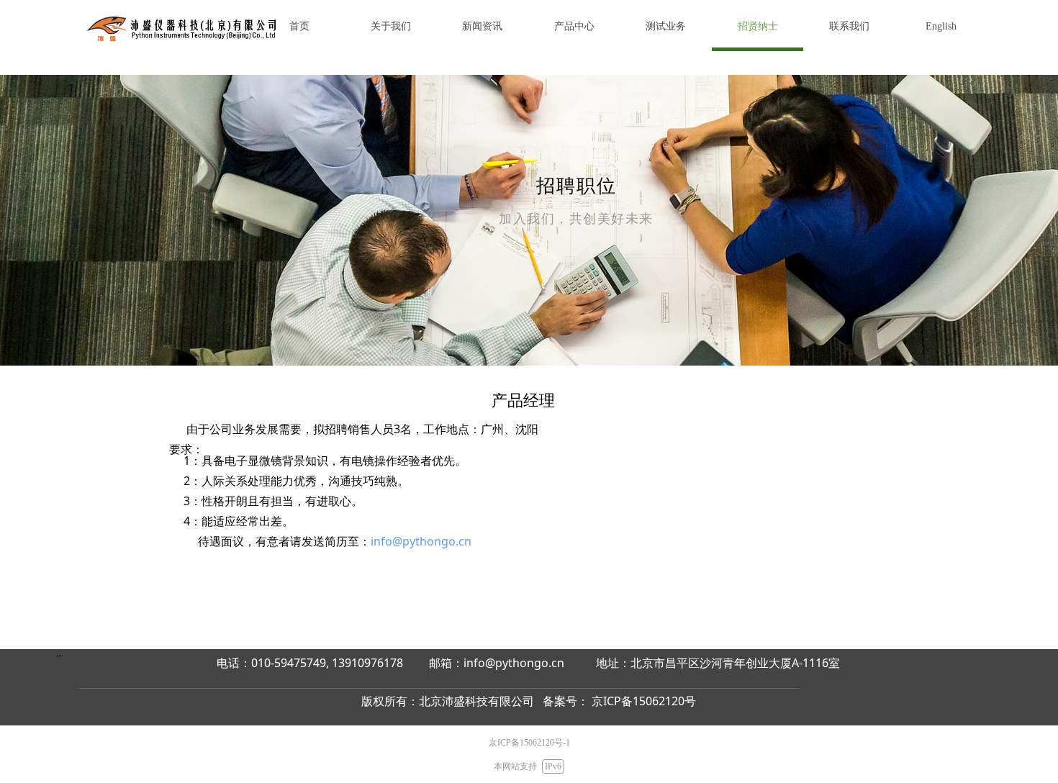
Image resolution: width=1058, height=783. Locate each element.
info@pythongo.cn (421, 541)
